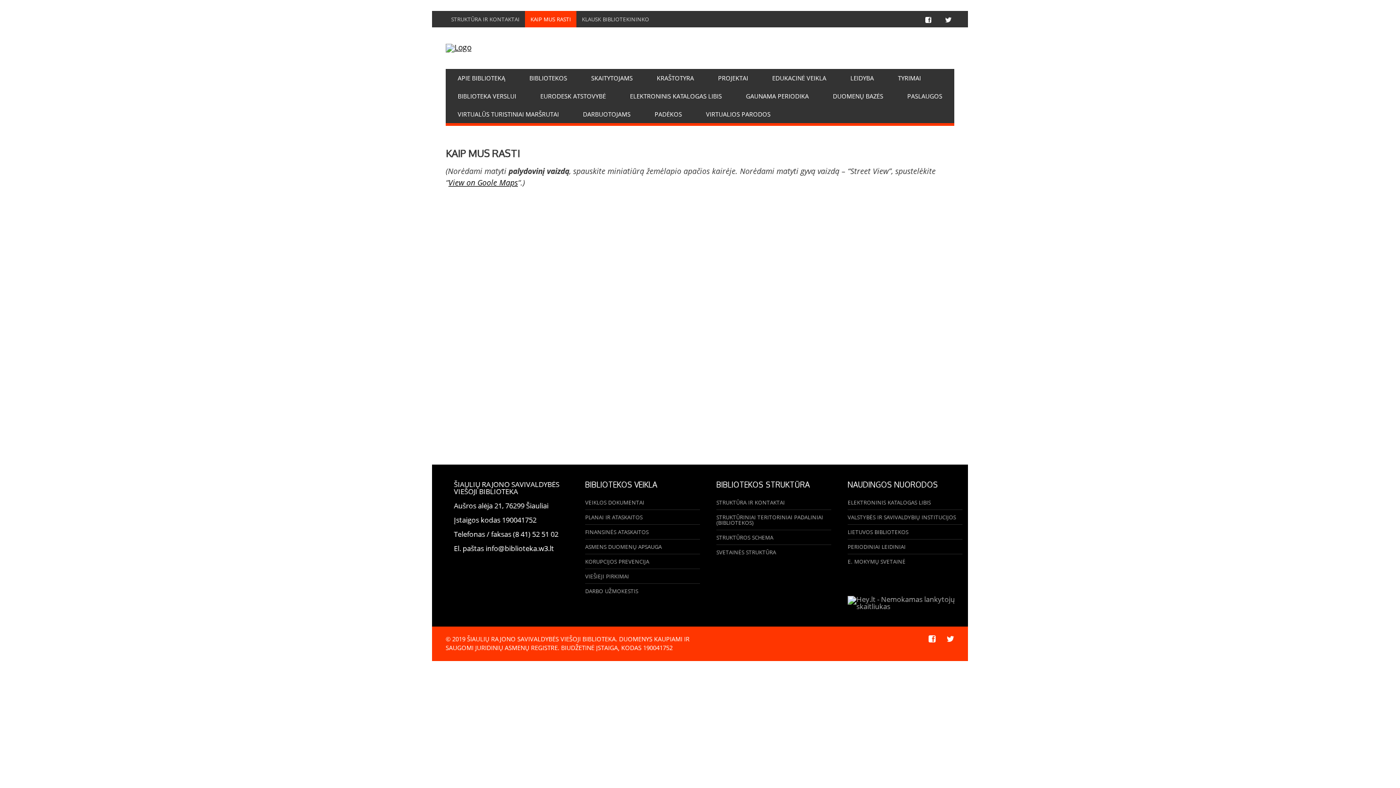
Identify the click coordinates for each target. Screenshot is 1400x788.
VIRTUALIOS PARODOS (738, 114)
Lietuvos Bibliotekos (878, 532)
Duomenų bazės (858, 96)
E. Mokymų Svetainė (877, 561)
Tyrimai (909, 78)
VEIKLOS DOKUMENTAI (614, 502)
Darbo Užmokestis (611, 591)
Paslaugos (924, 96)
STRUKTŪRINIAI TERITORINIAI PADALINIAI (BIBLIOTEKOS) (769, 519)
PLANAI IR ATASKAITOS (614, 517)
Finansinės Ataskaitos (617, 532)
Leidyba (862, 78)
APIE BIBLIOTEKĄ (481, 78)
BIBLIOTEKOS (548, 78)
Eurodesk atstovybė (573, 96)
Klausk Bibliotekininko (615, 19)
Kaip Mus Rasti (550, 19)
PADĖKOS (668, 114)
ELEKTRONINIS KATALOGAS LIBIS (676, 96)
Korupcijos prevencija (617, 561)
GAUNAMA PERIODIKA (777, 96)
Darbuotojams (607, 114)
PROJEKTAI (733, 78)
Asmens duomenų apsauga (623, 547)
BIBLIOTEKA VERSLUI (487, 96)
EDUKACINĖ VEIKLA (799, 78)
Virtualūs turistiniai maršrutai (508, 114)
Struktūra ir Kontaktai (485, 19)
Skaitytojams (612, 78)
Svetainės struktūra (746, 552)
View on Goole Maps (483, 182)
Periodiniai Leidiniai (877, 547)
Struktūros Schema (744, 537)
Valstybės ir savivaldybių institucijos (902, 517)
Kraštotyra (675, 78)
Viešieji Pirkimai (607, 576)
